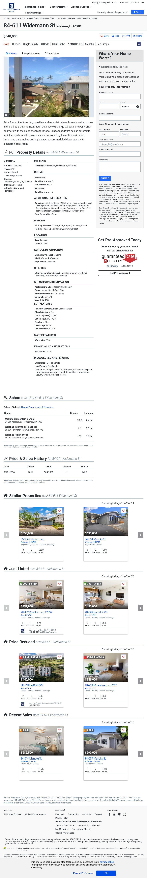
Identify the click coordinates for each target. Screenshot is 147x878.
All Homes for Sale (12, 814)
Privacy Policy (61, 818)
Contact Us (73, 814)
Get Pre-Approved (120, 273)
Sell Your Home (58, 6)
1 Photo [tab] (12, 53)
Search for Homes (34, 6)
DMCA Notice (61, 829)
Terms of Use (125, 221)
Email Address (106, 140)
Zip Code (106, 114)
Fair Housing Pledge (81, 829)
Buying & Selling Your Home (104, 3)
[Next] (140, 535)
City (101, 102)
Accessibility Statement (89, 825)
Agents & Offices (80, 6)
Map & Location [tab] (32, 53)
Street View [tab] (53, 53)
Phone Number (106, 150)
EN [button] (143, 2)
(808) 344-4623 (34, 705)
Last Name (125, 130)
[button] (137, 12)
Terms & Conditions (64, 825)
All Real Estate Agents (35, 814)
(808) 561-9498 (34, 632)
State (123, 102)
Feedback (59, 814)
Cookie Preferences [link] (64, 833)
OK (106, 873)
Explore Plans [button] (22, 850)
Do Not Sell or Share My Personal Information (78, 821)
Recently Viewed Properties (111, 12)
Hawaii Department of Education (37, 407)
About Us (124, 3)
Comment (103, 160)
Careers (135, 3)
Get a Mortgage (33, 12)
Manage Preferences (83, 873)
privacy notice (107, 862)
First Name (104, 130)
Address (106, 92)
